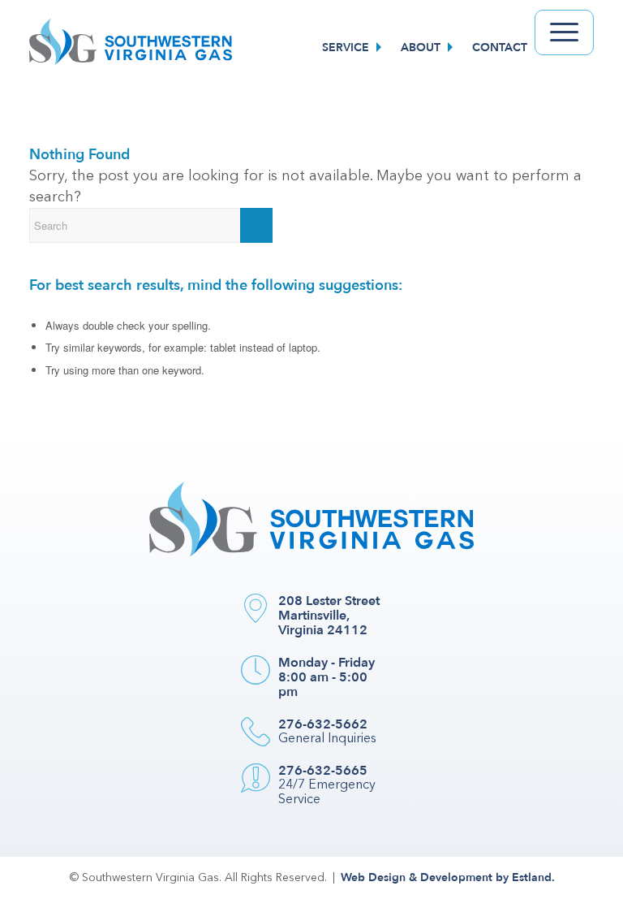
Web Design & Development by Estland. (448, 877)
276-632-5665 (322, 771)
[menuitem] (354, 48)
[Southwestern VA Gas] (130, 48)
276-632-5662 (322, 724)
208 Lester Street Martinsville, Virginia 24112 (329, 616)
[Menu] (564, 32)
